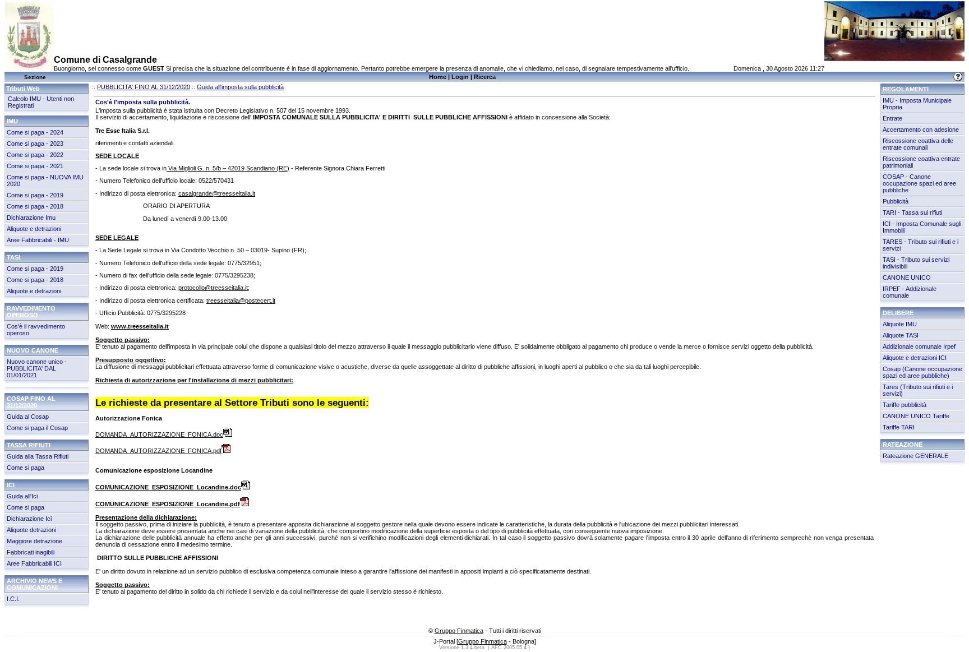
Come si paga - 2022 (35, 154)
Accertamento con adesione (921, 129)
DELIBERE (898, 312)
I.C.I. (13, 598)
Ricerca (485, 76)
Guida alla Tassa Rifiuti (37, 456)
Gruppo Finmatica (459, 630)
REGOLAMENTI (906, 89)
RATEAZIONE (902, 444)
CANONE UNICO (907, 277)
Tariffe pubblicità (904, 404)
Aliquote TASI (901, 335)
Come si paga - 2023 (35, 143)
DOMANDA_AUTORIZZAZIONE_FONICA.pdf (158, 450)
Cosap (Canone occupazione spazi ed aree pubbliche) (922, 372)
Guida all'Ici (22, 496)
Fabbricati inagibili (30, 552)
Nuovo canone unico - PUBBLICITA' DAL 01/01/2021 (37, 368)
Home (437, 76)
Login (460, 76)
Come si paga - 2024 (35, 132)
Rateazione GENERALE (915, 455)
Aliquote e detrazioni (34, 228)
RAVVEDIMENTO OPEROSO (31, 311)
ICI (11, 485)
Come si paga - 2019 (35, 195)
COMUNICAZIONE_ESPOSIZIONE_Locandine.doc (168, 487)
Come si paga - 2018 (35, 206)
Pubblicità (895, 201)
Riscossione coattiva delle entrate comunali (918, 144)
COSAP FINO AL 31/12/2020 (31, 402)
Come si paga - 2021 (35, 166)
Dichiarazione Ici (29, 518)
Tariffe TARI (899, 427)
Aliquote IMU (900, 324)
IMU (12, 121)
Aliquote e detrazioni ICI (915, 357)
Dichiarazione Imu (31, 217)
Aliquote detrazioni (31, 529)
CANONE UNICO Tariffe (916, 416)
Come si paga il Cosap (37, 427)
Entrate (892, 118)
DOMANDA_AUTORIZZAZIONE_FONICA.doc (159, 434)
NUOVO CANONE (32, 350)
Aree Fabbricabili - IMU (38, 240)
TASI (13, 257)
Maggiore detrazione (34, 541)
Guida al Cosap (28, 416)
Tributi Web (23, 88)
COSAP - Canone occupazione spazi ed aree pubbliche (919, 183)
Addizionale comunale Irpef (919, 346)
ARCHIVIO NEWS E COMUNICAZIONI (34, 584)
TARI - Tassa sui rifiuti (912, 212)
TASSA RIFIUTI (28, 445)
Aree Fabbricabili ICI (34, 563)
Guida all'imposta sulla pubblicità (240, 87)
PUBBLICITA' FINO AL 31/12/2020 (143, 87)
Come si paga (25, 467)
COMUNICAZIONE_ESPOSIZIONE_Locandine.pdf (167, 504)
